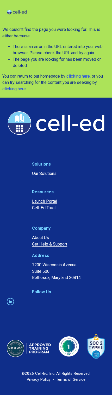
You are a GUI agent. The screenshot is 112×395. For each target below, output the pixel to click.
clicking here (78, 76)
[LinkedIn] (10, 301)
